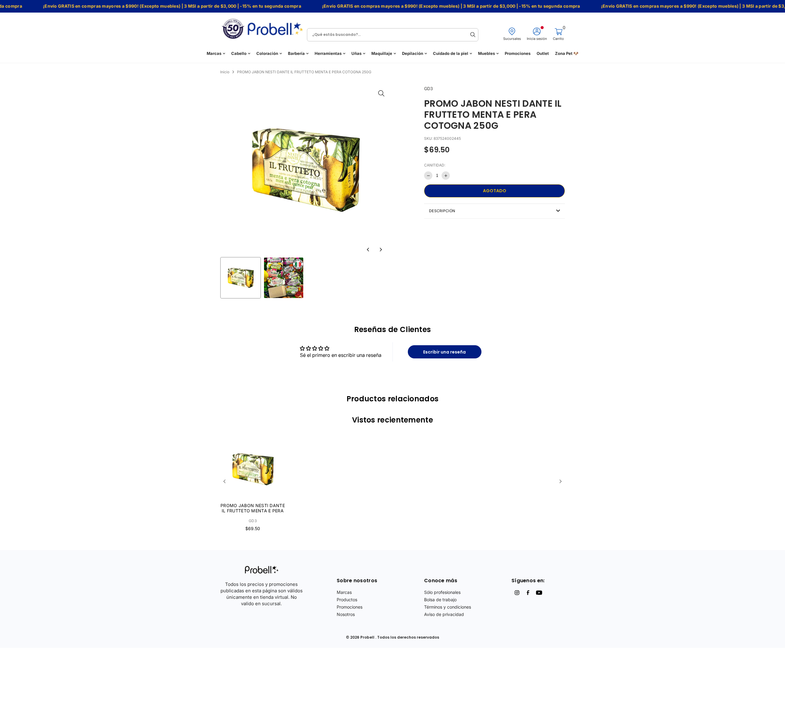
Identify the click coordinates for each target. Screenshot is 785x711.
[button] (368, 249)
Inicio (224, 72)
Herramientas (328, 53)
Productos (347, 599)
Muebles (486, 53)
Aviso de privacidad (444, 614)
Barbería (296, 53)
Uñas (356, 53)
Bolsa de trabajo (440, 599)
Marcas (214, 53)
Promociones (517, 53)
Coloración (267, 53)
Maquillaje (381, 53)
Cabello (239, 53)
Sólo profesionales (442, 592)
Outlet (543, 53)
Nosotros (346, 614)
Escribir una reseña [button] (444, 352)
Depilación (412, 53)
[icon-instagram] (517, 593)
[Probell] (264, 27)
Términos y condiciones (447, 607)
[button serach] (473, 35)
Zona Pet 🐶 (566, 53)
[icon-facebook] (528, 593)
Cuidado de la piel (450, 53)
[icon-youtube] (539, 593)
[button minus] (428, 175)
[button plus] (446, 175)
